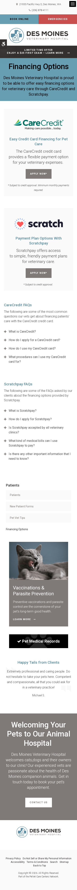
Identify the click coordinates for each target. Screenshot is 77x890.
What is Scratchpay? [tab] (23, 411)
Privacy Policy (13, 858)
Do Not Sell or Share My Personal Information (47, 858)
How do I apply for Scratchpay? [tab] (30, 419)
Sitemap (64, 862)
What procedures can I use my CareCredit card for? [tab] (37, 359)
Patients (15, 495)
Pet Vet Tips (17, 517)
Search (54, 862)
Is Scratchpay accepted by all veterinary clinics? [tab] (36, 430)
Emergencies (58, 19)
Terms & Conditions (37, 862)
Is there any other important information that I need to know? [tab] (40, 456)
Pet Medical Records (41, 641)
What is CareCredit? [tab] (22, 331)
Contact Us (39, 802)
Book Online (19, 19)
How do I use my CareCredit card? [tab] (32, 348)
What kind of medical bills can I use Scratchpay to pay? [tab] (33, 443)
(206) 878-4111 (40, 10)
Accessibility (18, 862)
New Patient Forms (22, 506)
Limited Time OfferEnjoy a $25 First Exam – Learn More (35, 51)
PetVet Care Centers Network (43, 876)
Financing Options (17, 529)
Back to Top (39, 865)
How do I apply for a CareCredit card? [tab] (34, 340)
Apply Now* (38, 173)
